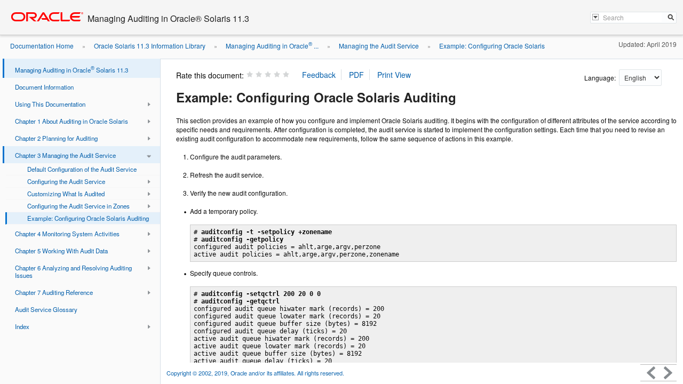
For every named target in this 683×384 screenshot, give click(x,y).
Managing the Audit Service (379, 45)
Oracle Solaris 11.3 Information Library (149, 45)
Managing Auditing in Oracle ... (272, 45)
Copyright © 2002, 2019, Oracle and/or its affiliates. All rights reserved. (255, 373)
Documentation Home (42, 45)
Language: (600, 77)
